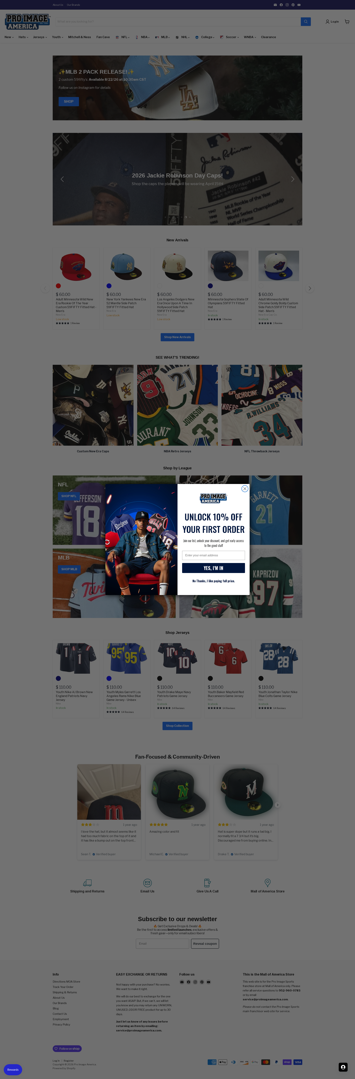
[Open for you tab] (343, 1067)
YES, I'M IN (213, 567)
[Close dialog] (245, 488)
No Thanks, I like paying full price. (213, 581)
